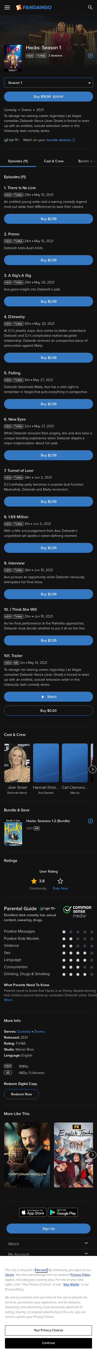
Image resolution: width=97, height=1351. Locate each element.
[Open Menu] (7, 7)
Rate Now (60, 888)
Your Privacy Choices (48, 1330)
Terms (9, 1275)
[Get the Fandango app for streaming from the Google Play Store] (63, 1213)
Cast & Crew (53, 161)
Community (38, 888)
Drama (39, 1031)
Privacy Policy (80, 1275)
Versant (41, 1270)
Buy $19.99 (57, 97)
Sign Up (49, 1229)
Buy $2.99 (48, 219)
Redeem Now (21, 1094)
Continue (48, 1343)
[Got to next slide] (92, 769)
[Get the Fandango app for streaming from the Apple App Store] (33, 1213)
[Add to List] (90, 55)
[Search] (90, 7)
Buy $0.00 (48, 711)
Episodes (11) (18, 161)
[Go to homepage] (34, 7)
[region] (48, 1303)
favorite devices (58, 140)
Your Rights (71, 1285)
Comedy (24, 1031)
